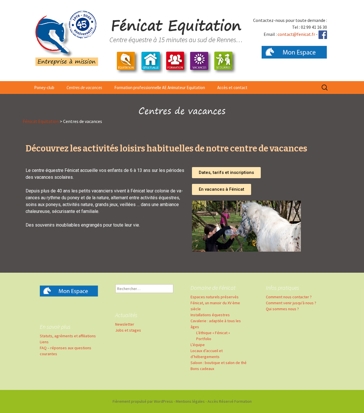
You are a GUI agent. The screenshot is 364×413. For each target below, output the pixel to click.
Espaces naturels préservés (215, 296)
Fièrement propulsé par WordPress (143, 401)
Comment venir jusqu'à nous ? (291, 302)
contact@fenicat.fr (296, 34)
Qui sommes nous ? (282, 308)
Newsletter (124, 324)
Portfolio (203, 338)
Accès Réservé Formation (230, 401)
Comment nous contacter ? (289, 296)
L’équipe (198, 344)
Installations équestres (210, 314)
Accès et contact (232, 87)
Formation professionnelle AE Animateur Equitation (159, 87)
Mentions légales (190, 401)
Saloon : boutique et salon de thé (219, 362)
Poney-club (44, 87)
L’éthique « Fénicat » (213, 332)
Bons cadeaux (202, 368)
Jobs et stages (128, 330)
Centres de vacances (84, 87)
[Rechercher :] (325, 88)
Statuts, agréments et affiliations (68, 335)
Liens (44, 341)
